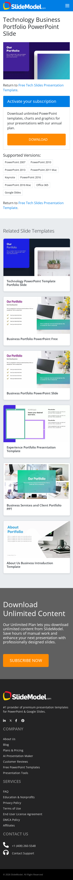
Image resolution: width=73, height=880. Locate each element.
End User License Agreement (22, 814)
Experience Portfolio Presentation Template (31, 449)
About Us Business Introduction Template (30, 565)
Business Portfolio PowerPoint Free (32, 339)
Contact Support (23, 853)
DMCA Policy (11, 820)
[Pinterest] (22, 721)
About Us (9, 739)
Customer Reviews (15, 761)
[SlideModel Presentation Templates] (24, 6)
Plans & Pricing (13, 750)
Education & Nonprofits (19, 797)
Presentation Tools (15, 773)
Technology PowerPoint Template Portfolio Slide (31, 283)
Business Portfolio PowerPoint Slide (32, 393)
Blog (6, 745)
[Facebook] (16, 721)
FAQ (6, 791)
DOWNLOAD (38, 139)
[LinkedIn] (4, 721)
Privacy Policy (12, 803)
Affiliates (9, 825)
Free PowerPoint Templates (21, 767)
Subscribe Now (26, 660)
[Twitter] (10, 721)
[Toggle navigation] (66, 5)
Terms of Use (12, 808)
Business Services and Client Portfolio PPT (34, 507)
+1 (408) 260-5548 (24, 846)
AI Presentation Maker (18, 756)
